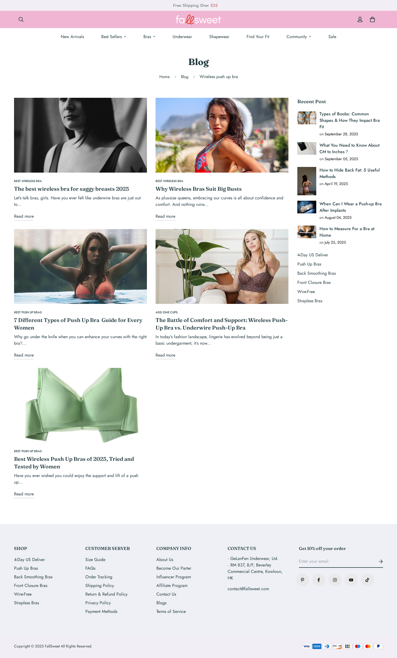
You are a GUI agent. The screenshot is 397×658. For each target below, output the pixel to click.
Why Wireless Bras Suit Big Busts (199, 188)
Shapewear (219, 36)
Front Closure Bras (30, 585)
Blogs (161, 603)
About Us (164, 559)
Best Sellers (111, 36)
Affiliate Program (171, 585)
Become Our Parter (173, 568)
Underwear (182, 36)
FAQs (90, 568)
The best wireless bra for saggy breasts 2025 (71, 188)
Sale (332, 36)
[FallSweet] (198, 19)
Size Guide (95, 559)
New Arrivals (72, 36)
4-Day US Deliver (29, 559)
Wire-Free (23, 594)
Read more (24, 216)
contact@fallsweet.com (248, 589)
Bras (147, 36)
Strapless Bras (26, 603)
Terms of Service (171, 611)
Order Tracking (98, 577)
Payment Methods (101, 611)
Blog (185, 77)
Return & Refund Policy (106, 594)
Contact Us (166, 594)
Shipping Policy (99, 585)
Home (164, 77)
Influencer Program (173, 577)
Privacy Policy (98, 603)
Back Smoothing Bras (33, 577)
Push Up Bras (26, 568)
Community (297, 36)
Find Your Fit (258, 36)
